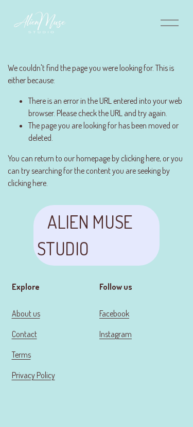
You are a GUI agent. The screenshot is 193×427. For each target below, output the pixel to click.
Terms (21, 354)
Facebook (114, 313)
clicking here (140, 158)
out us (30, 313)
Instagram (115, 334)
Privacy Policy (33, 375)
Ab (16, 313)
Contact (24, 334)
